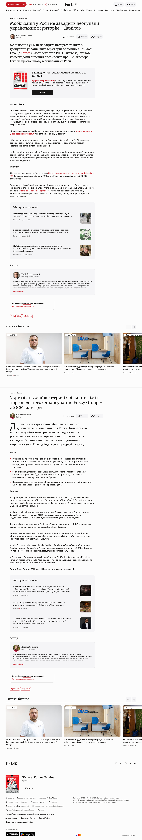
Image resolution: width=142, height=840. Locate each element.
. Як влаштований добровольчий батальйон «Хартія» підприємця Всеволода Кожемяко (42, 248)
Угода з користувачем (26, 798)
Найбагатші (121, 10)
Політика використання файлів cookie (48, 806)
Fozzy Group (25, 689)
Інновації (54, 10)
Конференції (52, 4)
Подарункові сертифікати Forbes (19, 822)
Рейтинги (110, 10)
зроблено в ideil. (129, 835)
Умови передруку (38, 802)
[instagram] (125, 763)
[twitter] (115, 763)
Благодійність (44, 818)
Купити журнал (38, 4)
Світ (82, 10)
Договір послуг (12, 802)
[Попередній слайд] (128, 699)
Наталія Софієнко (23, 415)
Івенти (24, 802)
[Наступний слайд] (134, 327)
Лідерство (98, 10)
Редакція (41, 810)
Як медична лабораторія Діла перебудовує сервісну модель (89, 368)
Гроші (45, 10)
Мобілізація (27, 316)
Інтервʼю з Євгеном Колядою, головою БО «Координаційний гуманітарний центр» (33, 369)
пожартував (42, 191)
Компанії (37, 10)
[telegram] (130, 763)
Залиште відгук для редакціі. (23, 306)
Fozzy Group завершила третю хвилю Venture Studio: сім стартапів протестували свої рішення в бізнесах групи (39, 603)
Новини (27, 10)
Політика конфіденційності (17, 806)
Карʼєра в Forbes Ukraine (48, 798)
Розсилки (53, 802)
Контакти (10, 798)
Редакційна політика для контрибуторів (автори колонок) (30, 814)
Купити (42, 92)
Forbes (25, 53)
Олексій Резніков (27, 191)
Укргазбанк (15, 689)
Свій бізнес (66, 10)
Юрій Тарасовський (24, 36)
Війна (75, 10)
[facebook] (120, 763)
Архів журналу (12, 818)
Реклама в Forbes (28, 818)
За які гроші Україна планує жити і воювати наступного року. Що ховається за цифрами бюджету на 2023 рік (43, 231)
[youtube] (135, 763)
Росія (13, 316)
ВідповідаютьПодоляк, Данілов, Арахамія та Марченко (43, 215)
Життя (89, 10)
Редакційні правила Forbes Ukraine (20, 810)
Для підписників (13, 10)
